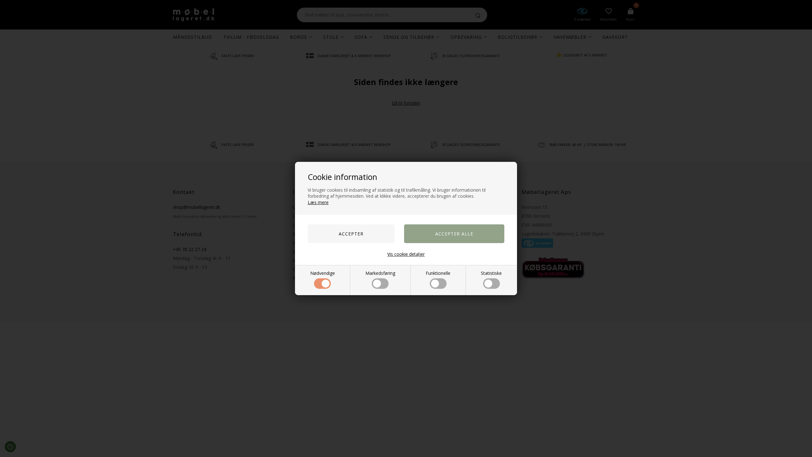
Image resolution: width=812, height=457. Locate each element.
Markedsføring (380, 273)
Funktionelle (438, 273)
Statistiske (491, 273)
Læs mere (318, 202)
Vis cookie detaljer (406, 254)
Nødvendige (322, 273)
